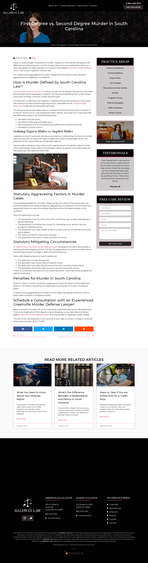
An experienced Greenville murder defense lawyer (35, 247)
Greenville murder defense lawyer (34, 315)
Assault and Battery (115, 68)
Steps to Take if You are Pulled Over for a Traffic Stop (114, 395)
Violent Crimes (115, 113)
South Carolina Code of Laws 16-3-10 (29, 91)
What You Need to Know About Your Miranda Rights (31, 395)
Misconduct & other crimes (115, 88)
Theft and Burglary (115, 103)
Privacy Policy (90, 545)
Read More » (21, 419)
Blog (33, 58)
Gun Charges (115, 83)
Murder (115, 93)
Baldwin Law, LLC (64, 545)
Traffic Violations (115, 108)
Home (53, 45)
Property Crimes (115, 98)
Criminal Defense (67, 6)
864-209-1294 (134, 3)
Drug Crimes (115, 78)
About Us (52, 6)
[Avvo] (30, 518)
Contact (93, 6)
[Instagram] (24, 518)
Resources (82, 6)
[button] (23, 329)
